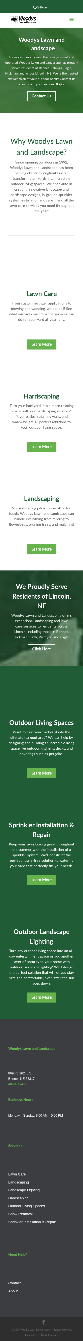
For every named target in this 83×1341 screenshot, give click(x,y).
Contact (14, 1283)
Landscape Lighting (24, 1190)
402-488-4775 (18, 1084)
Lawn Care (17, 1174)
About (13, 1291)
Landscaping (18, 1182)
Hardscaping (18, 1198)
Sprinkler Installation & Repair (32, 1222)
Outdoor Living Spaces (26, 1206)
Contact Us (41, 96)
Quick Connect (49, 1335)
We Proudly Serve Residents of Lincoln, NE (41, 596)
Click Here (41, 649)
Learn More (41, 344)
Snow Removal (20, 1214)
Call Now (41, 7)
